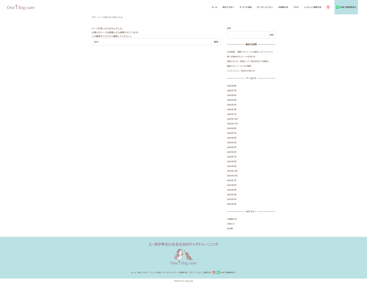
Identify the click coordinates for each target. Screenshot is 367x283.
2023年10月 (232, 175)
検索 (216, 41)
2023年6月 (232, 185)
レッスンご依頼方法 (203, 272)
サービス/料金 (155, 272)
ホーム (133, 272)
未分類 (230, 228)
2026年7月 (232, 90)
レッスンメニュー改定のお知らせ (241, 70)
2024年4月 (232, 166)
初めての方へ (143, 272)
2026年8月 (232, 85)
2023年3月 (232, 199)
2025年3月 (232, 147)
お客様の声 (232, 219)
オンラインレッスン (169, 272)
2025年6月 (232, 137)
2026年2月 (232, 109)
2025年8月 (232, 128)
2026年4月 (232, 104)
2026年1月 (232, 114)
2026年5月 (232, 100)
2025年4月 (232, 142)
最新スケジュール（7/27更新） (239, 66)
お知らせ (231, 223)
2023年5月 (232, 189)
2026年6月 (232, 95)
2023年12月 (232, 171)
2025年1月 (232, 156)
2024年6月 (232, 161)
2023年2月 (232, 204)
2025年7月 (232, 133)
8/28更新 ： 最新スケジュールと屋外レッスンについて (250, 51)
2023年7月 (232, 180)
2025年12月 (232, 118)
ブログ (191, 272)
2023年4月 (232, 194)
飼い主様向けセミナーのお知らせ (241, 56)
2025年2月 (232, 152)
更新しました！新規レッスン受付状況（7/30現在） (248, 61)
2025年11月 (232, 123)
